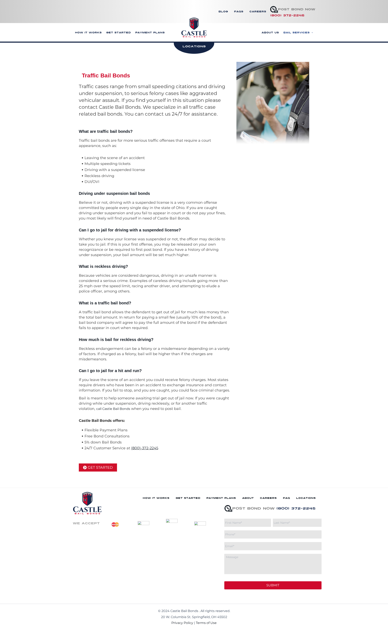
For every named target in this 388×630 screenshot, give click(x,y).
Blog (223, 11)
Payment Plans (150, 32)
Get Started (118, 32)
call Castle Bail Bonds (113, 409)
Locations (306, 498)
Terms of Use (206, 623)
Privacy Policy (182, 623)
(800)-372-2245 (144, 448)
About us (270, 32)
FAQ (286, 498)
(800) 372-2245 (287, 15)
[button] (311, 32)
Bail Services (296, 32)
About (248, 498)
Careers (257, 11)
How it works (88, 32)
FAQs (238, 11)
